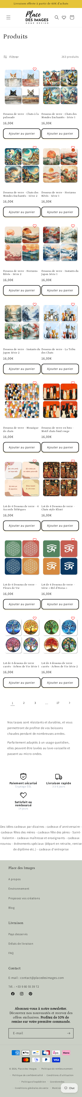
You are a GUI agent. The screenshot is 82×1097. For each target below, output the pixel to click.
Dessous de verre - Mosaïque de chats (20, 430)
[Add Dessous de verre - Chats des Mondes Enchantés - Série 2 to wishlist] (34, 147)
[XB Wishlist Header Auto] (63, 17)
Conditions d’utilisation (60, 1075)
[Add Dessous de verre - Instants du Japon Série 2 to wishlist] (34, 304)
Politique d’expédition (33, 1081)
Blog (11, 908)
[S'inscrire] (68, 1033)
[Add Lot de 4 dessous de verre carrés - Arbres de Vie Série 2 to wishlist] (73, 618)
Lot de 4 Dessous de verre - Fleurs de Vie (19, 586)
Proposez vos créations (24, 898)
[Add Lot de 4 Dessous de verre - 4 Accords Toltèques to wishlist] (34, 461)
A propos (14, 879)
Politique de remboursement (57, 1068)
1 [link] (12, 703)
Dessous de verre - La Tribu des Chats (58, 351)
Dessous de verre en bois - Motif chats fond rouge (57, 430)
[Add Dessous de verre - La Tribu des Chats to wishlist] (73, 304)
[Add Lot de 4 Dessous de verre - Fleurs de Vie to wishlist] (34, 539)
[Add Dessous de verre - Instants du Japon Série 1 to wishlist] (73, 226)
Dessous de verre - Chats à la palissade (21, 116)
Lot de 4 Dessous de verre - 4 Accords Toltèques (20, 508)
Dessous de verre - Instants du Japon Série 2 (21, 351)
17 (58, 703)
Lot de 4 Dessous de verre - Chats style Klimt (58, 508)
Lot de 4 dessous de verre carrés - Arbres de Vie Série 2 (59, 665)
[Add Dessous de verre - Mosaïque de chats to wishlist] (34, 383)
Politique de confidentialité (27, 1075)
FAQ (11, 953)
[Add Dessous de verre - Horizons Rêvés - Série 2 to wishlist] (34, 226)
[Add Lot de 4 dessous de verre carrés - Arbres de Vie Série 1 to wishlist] (34, 618)
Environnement (18, 888)
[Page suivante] (69, 702)
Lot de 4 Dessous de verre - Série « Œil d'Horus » (58, 586)
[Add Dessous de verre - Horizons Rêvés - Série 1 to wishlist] (73, 147)
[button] (8, 17)
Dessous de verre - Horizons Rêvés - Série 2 (20, 273)
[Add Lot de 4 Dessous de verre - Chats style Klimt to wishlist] (73, 461)
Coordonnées (57, 1081)
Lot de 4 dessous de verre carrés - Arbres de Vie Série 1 (21, 665)
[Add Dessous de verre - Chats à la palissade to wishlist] (34, 69)
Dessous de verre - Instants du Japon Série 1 (60, 273)
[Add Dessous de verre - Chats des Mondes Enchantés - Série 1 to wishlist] (73, 69)
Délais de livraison (20, 943)
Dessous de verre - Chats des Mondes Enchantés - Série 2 (20, 194)
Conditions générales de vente (31, 1088)
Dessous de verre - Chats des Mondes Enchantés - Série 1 (59, 116)
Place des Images (27, 1068)
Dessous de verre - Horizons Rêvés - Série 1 (58, 194)
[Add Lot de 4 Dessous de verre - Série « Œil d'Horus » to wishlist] (73, 539)
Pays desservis (18, 934)
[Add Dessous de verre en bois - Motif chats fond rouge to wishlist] (73, 383)
